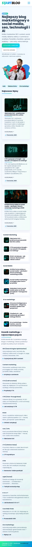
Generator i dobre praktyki (13, 471)
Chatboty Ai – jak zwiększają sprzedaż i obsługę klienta (17, 315)
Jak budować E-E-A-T (11, 503)
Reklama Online (12, 86)
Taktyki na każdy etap (12, 487)
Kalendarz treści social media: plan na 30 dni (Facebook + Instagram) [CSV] (18, 291)
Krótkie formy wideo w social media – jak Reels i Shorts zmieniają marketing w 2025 (15, 206)
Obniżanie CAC (9, 439)
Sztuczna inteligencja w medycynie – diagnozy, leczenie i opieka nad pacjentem (18, 305)
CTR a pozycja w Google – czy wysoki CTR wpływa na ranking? (16, 160)
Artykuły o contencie (11, 374)
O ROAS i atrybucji (10, 423)
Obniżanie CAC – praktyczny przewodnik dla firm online (14, 114)
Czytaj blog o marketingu (10, 45)
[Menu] (29, 3)
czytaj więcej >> (9, 132)
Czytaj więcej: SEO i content (13, 359)
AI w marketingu (24, 86)
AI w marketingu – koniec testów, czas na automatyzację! (18, 324)
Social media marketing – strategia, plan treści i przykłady (19, 281)
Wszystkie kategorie (9, 50)
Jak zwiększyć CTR (10, 407)
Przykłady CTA (9, 391)
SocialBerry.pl (24, 543)
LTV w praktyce (9, 455)
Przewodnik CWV (10, 519)
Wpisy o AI (7, 535)
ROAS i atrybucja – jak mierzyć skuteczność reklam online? (17, 257)
